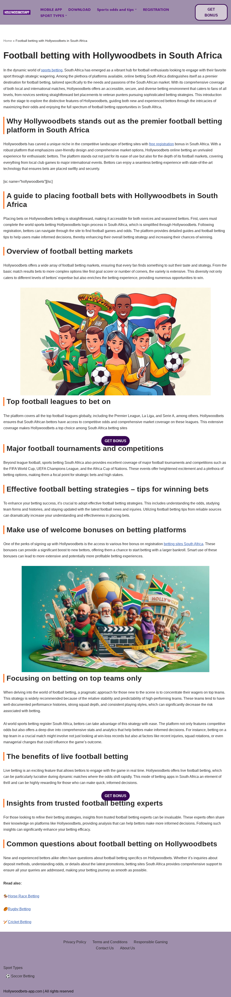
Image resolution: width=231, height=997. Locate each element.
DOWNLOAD (79, 9)
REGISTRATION (156, 9)
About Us (127, 948)
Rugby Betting (19, 909)
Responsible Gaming (151, 942)
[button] (136, 9)
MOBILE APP (51, 9)
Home (7, 40)
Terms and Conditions (109, 942)
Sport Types (13, 968)
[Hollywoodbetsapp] (16, 12)
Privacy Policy (74, 942)
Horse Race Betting (23, 896)
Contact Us (105, 948)
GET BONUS (211, 12)
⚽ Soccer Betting (20, 976)
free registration (161, 144)
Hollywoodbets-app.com (22, 991)
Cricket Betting (19, 922)
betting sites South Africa (183, 544)
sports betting (51, 70)
